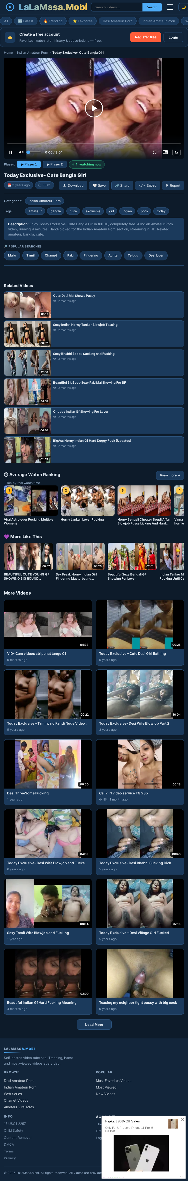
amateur (35, 211)
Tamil (30, 255)
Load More (94, 1025)
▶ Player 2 (55, 164)
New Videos (105, 1094)
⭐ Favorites (83, 21)
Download (75, 185)
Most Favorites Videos (113, 1080)
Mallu (12, 255)
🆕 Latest (25, 21)
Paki (70, 255)
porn (144, 211)
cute (73, 211)
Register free (145, 37)
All (6, 21)
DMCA (9, 1144)
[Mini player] (165, 152)
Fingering (91, 255)
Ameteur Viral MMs (19, 1107)
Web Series (13, 1094)
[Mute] (21, 152)
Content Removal (17, 1138)
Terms (9, 1151)
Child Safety (13, 1130)
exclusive (93, 211)
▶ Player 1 (29, 164)
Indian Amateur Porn (159, 21)
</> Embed (147, 185)
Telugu (133, 255)
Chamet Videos (16, 1100)
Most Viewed (106, 1087)
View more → (170, 475)
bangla (55, 211)
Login (173, 37)
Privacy (10, 1158)
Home (8, 52)
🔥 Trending (53, 21)
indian (127, 211)
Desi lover (156, 255)
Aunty (113, 255)
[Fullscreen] (154, 152)
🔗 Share (122, 185)
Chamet (51, 255)
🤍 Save (99, 185)
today (161, 211)
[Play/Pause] (10, 152)
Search (152, 7)
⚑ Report (173, 185)
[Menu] (170, 7)
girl (111, 211)
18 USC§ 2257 (15, 1124)
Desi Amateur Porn (117, 21)
